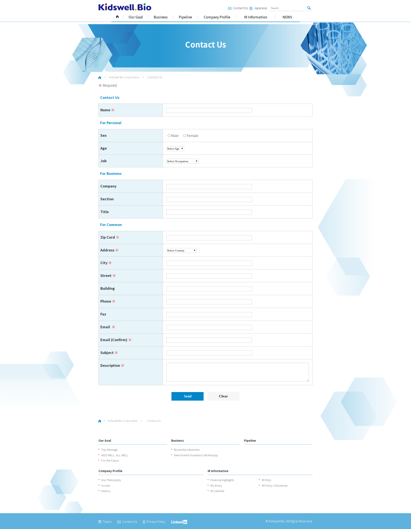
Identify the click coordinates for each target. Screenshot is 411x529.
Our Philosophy (111, 480)
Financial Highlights (222, 480)
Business (161, 16)
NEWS (287, 16)
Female (192, 135)
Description (110, 365)
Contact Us (240, 8)
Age (103, 148)
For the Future (110, 460)
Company (108, 186)
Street (106, 275)
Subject (107, 352)
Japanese (260, 8)
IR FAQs (266, 480)
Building (107, 288)
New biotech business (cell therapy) (196, 455)
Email (105, 326)
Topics (107, 521)
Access (105, 485)
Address (107, 250)
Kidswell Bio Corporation (117, 17)
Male (175, 135)
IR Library (216, 485)
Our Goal (136, 16)
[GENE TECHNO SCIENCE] (124, 7)
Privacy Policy (156, 521)
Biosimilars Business (187, 449)
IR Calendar (217, 491)
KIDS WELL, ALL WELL (114, 455)
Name (105, 109)
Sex (103, 135)
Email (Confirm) (113, 339)
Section (107, 198)
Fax (103, 314)
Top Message (109, 449)
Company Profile (217, 16)
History (105, 491)
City (103, 262)
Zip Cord (107, 237)
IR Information (255, 16)
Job (103, 160)
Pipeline (185, 16)
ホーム (99, 77)
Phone (105, 301)
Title (104, 211)
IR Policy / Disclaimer (275, 485)
